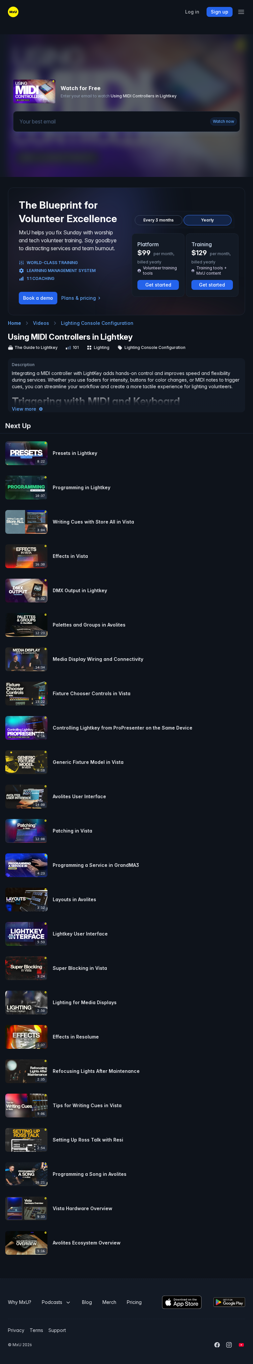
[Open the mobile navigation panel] (241, 12)
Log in (192, 12)
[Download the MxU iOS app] (182, 1302)
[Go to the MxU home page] (13, 12)
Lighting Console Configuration (97, 323)
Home (14, 323)
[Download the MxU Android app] (229, 1302)
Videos (41, 323)
